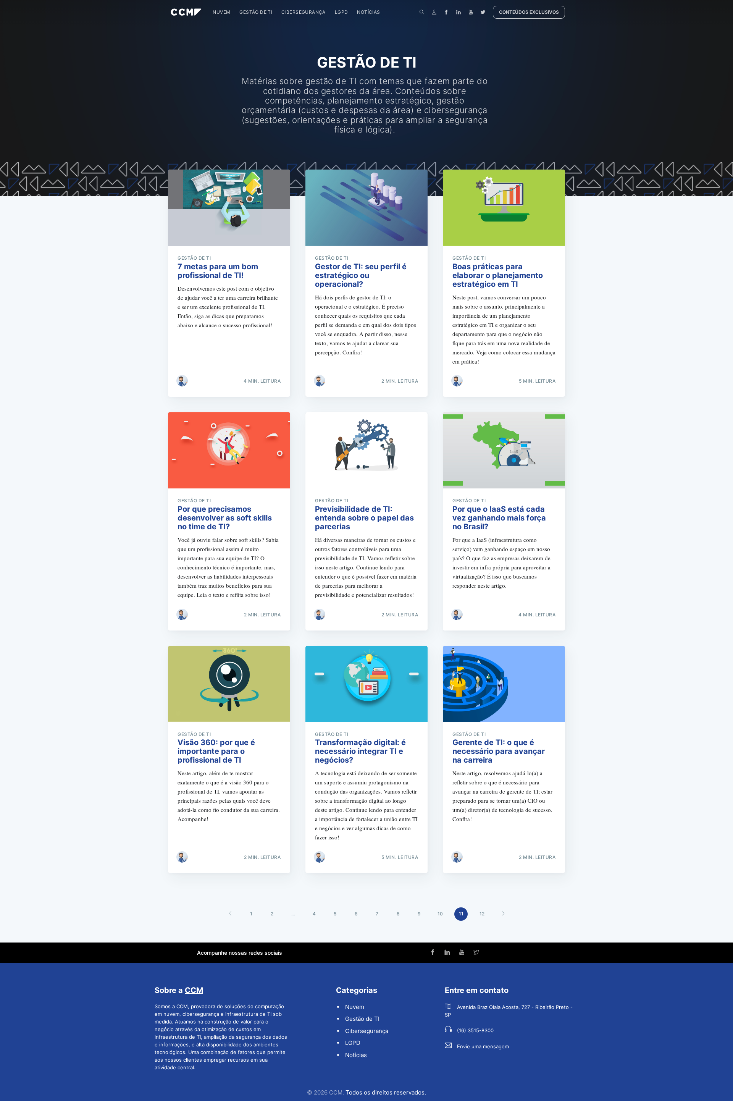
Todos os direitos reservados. (386, 1092)
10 (440, 914)
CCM (194, 990)
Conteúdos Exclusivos (529, 12)
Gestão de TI (255, 12)
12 (482, 914)
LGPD (341, 12)
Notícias (368, 12)
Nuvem (221, 12)
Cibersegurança (303, 12)
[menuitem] (221, 12)
